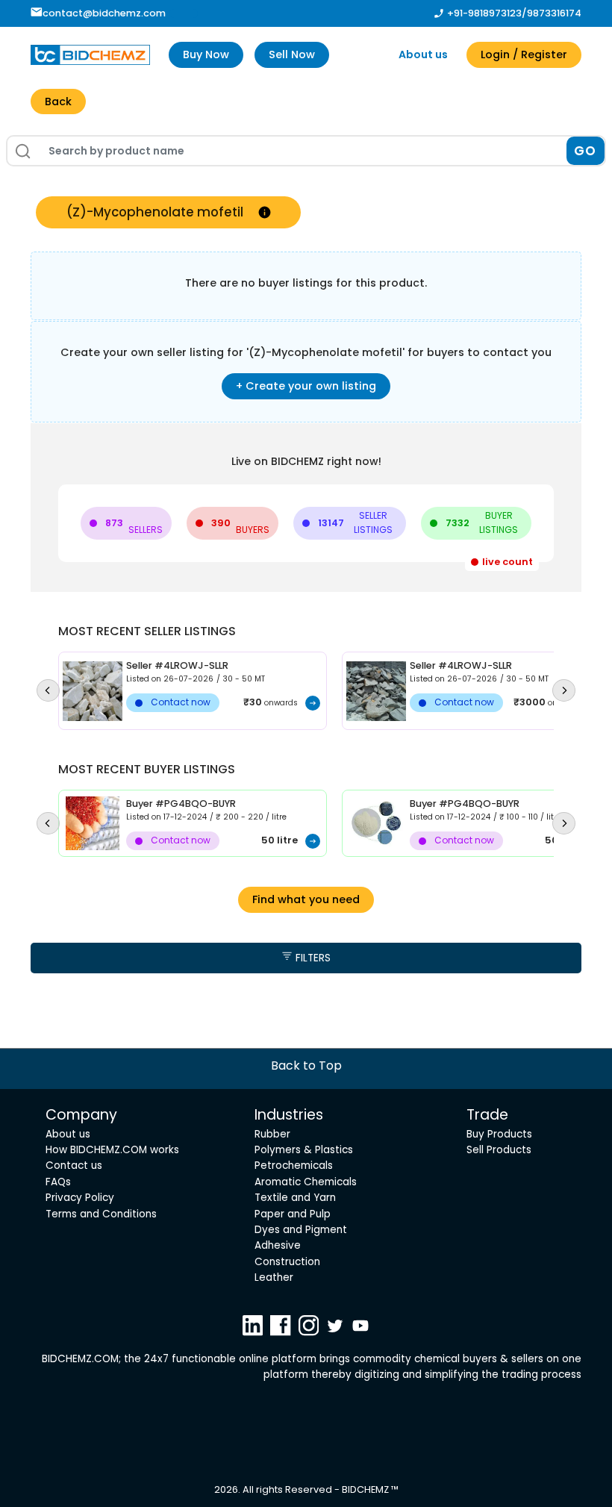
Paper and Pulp (293, 1214)
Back (58, 101)
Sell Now (292, 54)
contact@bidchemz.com (104, 13)
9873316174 (554, 13)
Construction (287, 1262)
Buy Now (206, 54)
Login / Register (524, 54)
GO (585, 151)
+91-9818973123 (484, 13)
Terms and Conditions (101, 1214)
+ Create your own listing (306, 385)
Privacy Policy (80, 1198)
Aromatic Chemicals (306, 1182)
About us (423, 54)
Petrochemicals (294, 1165)
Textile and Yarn (295, 1198)
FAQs (58, 1182)
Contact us (74, 1165)
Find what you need (306, 899)
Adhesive (278, 1245)
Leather (274, 1277)
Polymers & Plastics (304, 1150)
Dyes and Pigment (301, 1230)
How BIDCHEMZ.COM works (112, 1150)
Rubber (272, 1134)
